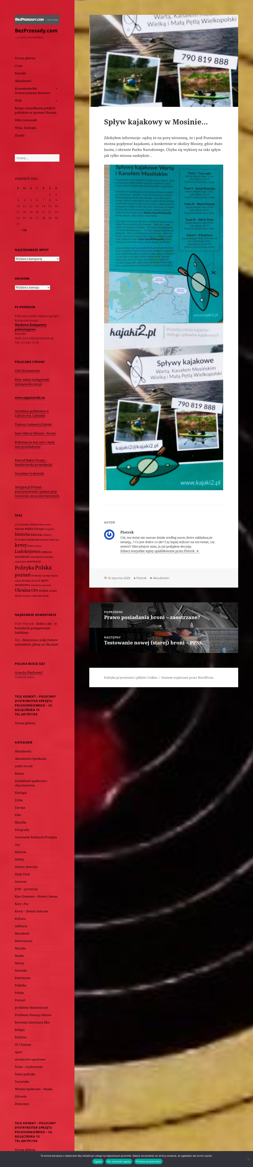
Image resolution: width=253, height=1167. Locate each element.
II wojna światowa (27, 539)
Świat (45, 595)
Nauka (19, 956)
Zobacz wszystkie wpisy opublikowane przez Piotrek (157, 551)
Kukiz (31, 545)
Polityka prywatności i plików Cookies (130, 678)
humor (47, 534)
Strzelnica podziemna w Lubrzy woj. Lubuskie (32, 413)
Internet (44, 539)
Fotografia (49, 529)
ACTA (17, 524)
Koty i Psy (22, 904)
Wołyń (18, 595)
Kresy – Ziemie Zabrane (31, 911)
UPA (34, 590)
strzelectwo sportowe (41, 585)
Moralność (22, 933)
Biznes (19, 773)
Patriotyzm (23, 978)
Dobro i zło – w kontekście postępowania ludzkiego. (36, 628)
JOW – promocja (26, 889)
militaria (46, 552)
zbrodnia (27, 595)
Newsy (19, 963)
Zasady (20, 135)
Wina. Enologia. (26, 128)
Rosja (34, 580)
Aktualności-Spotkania (30, 759)
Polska (43, 567)
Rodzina (26, 580)
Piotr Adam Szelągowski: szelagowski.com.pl (32, 382)
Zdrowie (21, 1096)
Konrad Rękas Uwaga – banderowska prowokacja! (33, 462)
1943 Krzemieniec (27, 371)
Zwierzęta (22, 1104)
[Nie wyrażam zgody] (248, 1159)
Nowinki (21, 970)
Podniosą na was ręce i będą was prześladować (35, 444)
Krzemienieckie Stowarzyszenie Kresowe (32, 90)
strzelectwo (22, 585)
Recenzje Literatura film (32, 1022)
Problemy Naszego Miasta (33, 1015)
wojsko (53, 590)
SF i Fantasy (23, 1045)
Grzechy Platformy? (29, 673)
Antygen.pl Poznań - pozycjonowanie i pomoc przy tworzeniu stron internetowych (37, 491)
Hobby (19, 859)
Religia (20, 1030)
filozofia (20, 822)
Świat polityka (25, 1074)
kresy (21, 545)
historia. (37, 534)
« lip (24, 230)
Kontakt (20, 73)
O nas (19, 66)
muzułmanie (37, 557)
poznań (23, 575)
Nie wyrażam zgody (119, 1161)
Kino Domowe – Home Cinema (36, 896)
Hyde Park (22, 874)
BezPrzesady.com (36, 30)
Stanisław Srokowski (29, 473)
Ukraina (22, 590)
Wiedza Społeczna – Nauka (34, 1089)
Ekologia (21, 793)
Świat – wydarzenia (29, 1067)
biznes (35, 524)
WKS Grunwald (26, 120)
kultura (37, 545)
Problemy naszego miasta (44, 575)
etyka (29, 528)
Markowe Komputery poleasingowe (30, 327)
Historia (20, 852)
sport (45, 580)
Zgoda (97, 1161)
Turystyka (22, 1082)
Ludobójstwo (28, 551)
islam (52, 539)
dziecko (19, 529)
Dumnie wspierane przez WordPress (187, 678)
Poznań (20, 1000)
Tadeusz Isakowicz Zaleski (33, 424)
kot (57, 539)
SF (39, 580)
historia (22, 534)
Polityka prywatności (148, 1161)
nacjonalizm (20, 561)
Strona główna (25, 58)
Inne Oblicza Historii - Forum (35, 433)
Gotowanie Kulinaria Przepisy (36, 837)
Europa (39, 529)
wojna (43, 590)
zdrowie (37, 595)
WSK (18, 101)
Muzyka (20, 948)
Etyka (19, 800)
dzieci (48, 524)
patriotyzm (34, 561)
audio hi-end (24, 766)
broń (41, 524)
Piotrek (142, 578)
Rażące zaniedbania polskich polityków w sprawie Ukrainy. (36, 110)
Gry (17, 845)
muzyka (49, 557)
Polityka (24, 567)
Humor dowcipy (26, 867)
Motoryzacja (23, 941)
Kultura (20, 919)
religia (18, 580)
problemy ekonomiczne (31, 1008)
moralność (22, 557)
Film (18, 815)
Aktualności (23, 81)
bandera (25, 524)
